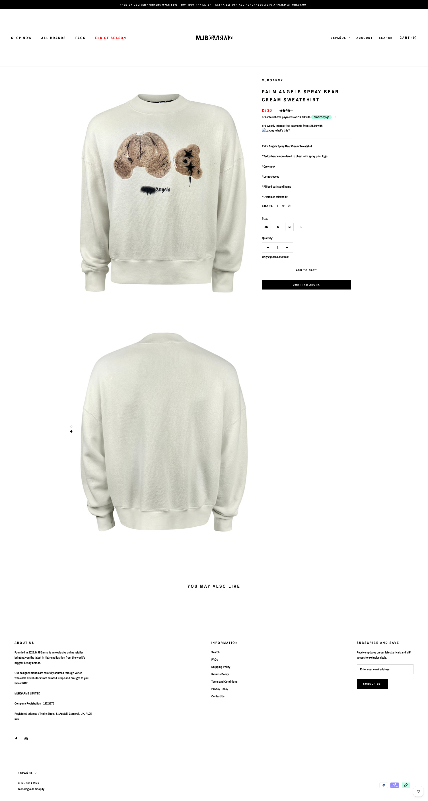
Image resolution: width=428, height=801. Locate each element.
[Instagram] (26, 738)
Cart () (408, 37)
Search (386, 38)
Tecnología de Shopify (31, 789)
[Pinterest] (289, 206)
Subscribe (372, 684)
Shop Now (21, 37)
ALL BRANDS (53, 37)
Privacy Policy (219, 689)
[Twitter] (283, 206)
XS (266, 227)
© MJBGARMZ (29, 783)
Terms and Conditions (224, 682)
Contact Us (217, 696)
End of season (110, 37)
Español (338, 38)
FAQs (80, 37)
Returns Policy (220, 674)
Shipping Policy (220, 667)
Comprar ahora (306, 285)
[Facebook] (277, 206)
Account (364, 38)
